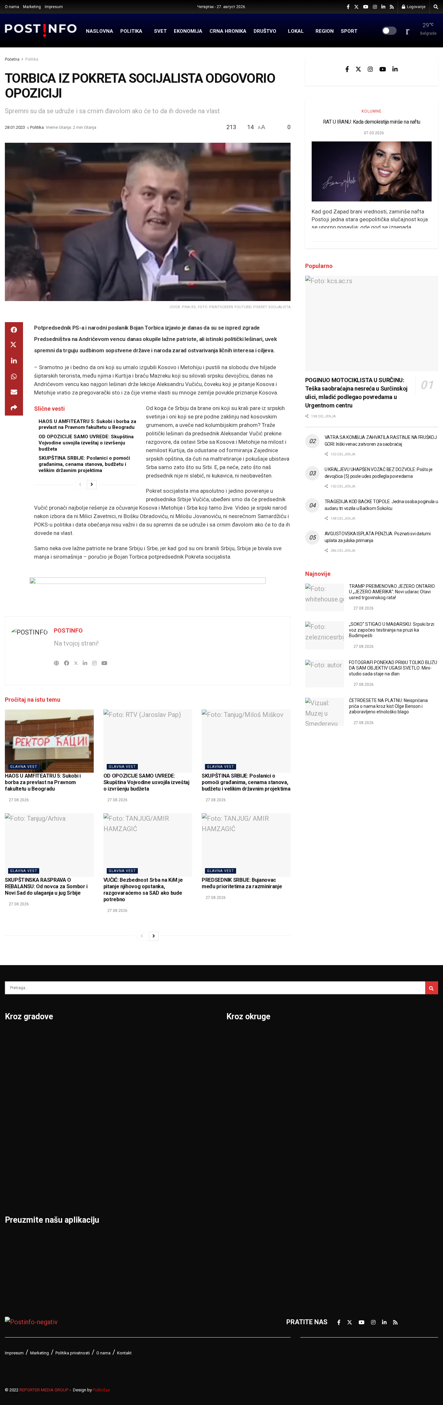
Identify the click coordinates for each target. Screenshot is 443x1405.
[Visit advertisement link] (148, 592)
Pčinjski (237, 1206)
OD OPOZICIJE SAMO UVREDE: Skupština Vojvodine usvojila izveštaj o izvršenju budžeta (86, 443)
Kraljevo (17, 1139)
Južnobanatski (248, 1105)
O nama (12, 7)
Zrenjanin (166, 1172)
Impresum (54, 7)
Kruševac (18, 1155)
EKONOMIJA (188, 31)
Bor (10, 1054)
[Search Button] (436, 7)
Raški (339, 1071)
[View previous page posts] (80, 484)
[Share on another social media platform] (14, 408)
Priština (90, 1139)
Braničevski (243, 1054)
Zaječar (163, 1155)
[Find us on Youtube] (365, 7)
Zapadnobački (352, 1206)
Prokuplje (93, 1155)
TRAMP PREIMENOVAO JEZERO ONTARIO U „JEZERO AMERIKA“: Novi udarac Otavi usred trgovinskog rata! (392, 592)
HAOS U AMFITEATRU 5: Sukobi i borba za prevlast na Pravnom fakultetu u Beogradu (87, 424)
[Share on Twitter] (14, 345)
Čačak (14, 1071)
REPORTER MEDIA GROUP (44, 1389)
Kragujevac (21, 1122)
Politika (31, 59)
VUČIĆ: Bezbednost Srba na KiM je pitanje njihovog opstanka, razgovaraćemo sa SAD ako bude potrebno (143, 889)
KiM (231, 1139)
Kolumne (372, 111)
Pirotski (238, 1223)
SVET (160, 31)
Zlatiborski (347, 1223)
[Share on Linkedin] (14, 361)
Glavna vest (23, 767)
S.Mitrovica (169, 1054)
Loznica (16, 1189)
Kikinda (16, 1105)
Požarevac (95, 1122)
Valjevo (163, 1105)
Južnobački (243, 1088)
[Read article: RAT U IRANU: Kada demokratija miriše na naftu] (372, 171)
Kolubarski (242, 1122)
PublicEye (101, 1390)
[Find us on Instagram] (375, 7)
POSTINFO (68, 630)
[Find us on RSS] (392, 7)
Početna (12, 59)
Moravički (241, 1172)
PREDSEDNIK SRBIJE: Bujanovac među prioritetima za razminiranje (242, 883)
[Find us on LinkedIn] (383, 7)
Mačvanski (242, 1155)
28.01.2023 (15, 127)
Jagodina (19, 1088)
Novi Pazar (95, 1054)
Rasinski (344, 1054)
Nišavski (239, 1189)
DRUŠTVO (265, 31)
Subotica (165, 1071)
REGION (325, 31)
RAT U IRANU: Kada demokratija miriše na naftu (371, 122)
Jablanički (241, 1071)
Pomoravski (349, 1037)
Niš (83, 1037)
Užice (160, 1088)
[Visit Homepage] (41, 30)
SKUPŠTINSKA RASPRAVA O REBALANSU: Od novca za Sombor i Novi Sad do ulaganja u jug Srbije (46, 886)
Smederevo (96, 1189)
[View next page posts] (92, 484)
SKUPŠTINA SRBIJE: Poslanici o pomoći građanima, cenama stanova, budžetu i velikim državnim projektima (84, 464)
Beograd (17, 1037)
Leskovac (19, 1172)
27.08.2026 (18, 800)
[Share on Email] (14, 392)
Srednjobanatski (355, 1122)
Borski (236, 1037)
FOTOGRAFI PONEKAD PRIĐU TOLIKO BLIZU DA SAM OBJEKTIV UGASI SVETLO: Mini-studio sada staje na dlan (393, 668)
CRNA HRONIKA (228, 31)
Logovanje (415, 7)
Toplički (342, 1172)
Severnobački (351, 1088)
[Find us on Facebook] (348, 7)
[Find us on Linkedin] (395, 69)
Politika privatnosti (72, 1352)
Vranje (162, 1122)
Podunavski (243, 1240)
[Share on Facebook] (14, 330)
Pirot (86, 1105)
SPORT (349, 31)
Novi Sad (92, 1071)
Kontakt (124, 1352)
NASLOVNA (99, 31)
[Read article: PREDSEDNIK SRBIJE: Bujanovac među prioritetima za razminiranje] (246, 845)
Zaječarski (347, 1189)
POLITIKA (131, 31)
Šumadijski (347, 1155)
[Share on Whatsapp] (14, 376)
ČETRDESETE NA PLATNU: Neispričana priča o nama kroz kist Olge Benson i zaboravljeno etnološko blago (388, 706)
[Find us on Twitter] (356, 7)
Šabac (88, 1172)
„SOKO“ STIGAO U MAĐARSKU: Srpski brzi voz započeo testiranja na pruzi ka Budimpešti (391, 630)
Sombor (164, 1037)
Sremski (343, 1139)
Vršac (161, 1139)
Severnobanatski (356, 1105)
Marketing (32, 7)
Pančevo (91, 1088)
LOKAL (296, 31)
